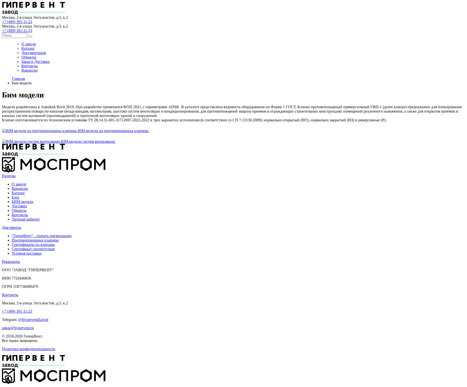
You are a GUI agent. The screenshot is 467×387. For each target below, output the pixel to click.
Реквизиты (11, 262)
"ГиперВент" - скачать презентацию (42, 236)
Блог (15, 197)
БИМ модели (22, 202)
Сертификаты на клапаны (33, 244)
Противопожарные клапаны (35, 240)
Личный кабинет (26, 219)
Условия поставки (27, 253)
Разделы (9, 176)
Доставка (19, 206)
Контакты (29, 66)
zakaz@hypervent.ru (18, 328)
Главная (18, 79)
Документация (33, 53)
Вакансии (29, 70)
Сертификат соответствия (33, 249)
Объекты (28, 57)
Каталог (28, 48)
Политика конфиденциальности (28, 349)
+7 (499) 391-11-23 (17, 22)
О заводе (28, 44)
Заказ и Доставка (35, 61)
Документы (11, 227)
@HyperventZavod (33, 320)
